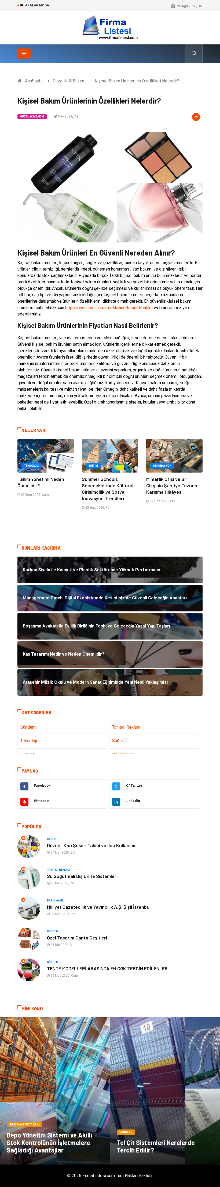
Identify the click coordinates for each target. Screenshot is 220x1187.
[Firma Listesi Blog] (110, 27)
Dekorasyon (162, 465)
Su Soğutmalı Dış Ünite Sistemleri (82, 876)
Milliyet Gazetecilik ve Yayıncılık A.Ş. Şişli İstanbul (99, 907)
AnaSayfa (34, 80)
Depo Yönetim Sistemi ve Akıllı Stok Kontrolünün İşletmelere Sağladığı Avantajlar (49, 1142)
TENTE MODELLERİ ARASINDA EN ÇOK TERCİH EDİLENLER (107, 968)
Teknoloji (31, 465)
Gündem (28, 727)
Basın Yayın (55, 900)
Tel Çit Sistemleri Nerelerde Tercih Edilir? (156, 1146)
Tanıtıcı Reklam (126, 727)
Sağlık (118, 740)
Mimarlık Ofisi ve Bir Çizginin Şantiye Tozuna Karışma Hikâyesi (171, 485)
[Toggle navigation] (24, 53)
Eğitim (93, 465)
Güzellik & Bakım (68, 80)
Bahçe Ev (126, 1132)
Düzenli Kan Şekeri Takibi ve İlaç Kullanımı (91, 845)
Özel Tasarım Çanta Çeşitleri (77, 938)
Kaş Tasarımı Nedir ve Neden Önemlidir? (87, 6)
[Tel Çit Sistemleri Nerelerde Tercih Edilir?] (165, 1091)
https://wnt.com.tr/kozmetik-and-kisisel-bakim (109, 307)
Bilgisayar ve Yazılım (24, 1124)
